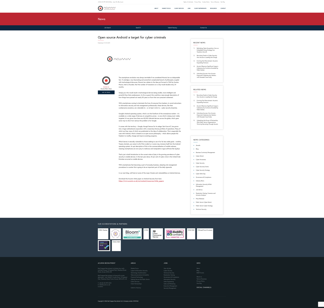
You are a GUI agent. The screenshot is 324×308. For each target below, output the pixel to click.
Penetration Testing (169, 275)
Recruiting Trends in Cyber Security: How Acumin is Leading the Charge (207, 56)
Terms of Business (215, 2)
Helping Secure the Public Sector (140, 279)
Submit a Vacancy (136, 288)
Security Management (170, 288)
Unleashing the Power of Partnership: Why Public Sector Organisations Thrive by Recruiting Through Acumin (207, 122)
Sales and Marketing (169, 284)
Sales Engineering (169, 281)
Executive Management (170, 286)
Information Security (169, 279)
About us (199, 277)
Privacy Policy (197, 2)
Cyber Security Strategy (203, 170)
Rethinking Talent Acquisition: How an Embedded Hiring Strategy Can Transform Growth (208, 50)
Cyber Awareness (201, 159)
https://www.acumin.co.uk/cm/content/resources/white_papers (141, 181)
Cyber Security (200, 163)
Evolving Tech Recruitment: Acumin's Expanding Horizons (207, 62)
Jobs (189, 8)
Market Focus (166, 8)
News (198, 268)
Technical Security (201, 209)
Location (100, 286)
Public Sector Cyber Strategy (204, 206)
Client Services (179, 8)
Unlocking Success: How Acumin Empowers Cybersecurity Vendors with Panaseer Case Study (206, 75)
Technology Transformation (138, 273)
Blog (197, 149)
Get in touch (106, 92)
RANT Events (200, 273)
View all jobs (167, 268)
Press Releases (200, 198)
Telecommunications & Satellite (140, 275)
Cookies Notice (206, 2)
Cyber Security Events (202, 166)
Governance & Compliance (203, 177)
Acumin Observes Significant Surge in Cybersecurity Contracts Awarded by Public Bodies (207, 68)
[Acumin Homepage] (107, 8)
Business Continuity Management (205, 152)
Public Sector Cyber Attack (204, 202)
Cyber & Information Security (139, 270)
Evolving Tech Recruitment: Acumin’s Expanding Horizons (207, 101)
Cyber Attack (200, 156)
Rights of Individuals (188, 2)
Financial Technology (137, 277)
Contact (223, 8)
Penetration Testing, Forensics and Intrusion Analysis (205, 194)
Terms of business (202, 279)
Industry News (200, 181)
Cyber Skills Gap (200, 174)
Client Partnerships (200, 8)
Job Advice (199, 190)
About (156, 8)
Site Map (223, 2)
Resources (213, 8)
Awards (198, 145)
